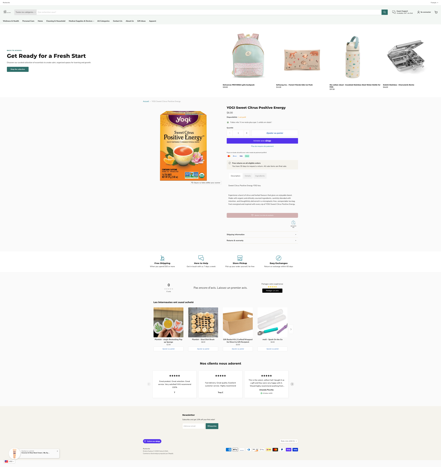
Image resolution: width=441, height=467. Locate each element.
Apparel (152, 21)
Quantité (230, 128)
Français (433, 3)
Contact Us (117, 21)
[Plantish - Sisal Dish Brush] (203, 322)
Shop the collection (18, 69)
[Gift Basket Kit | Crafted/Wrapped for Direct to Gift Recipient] (238, 322)
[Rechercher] (385, 12)
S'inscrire (212, 426)
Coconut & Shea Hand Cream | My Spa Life (35, 453)
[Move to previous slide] (149, 384)
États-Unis (288, 441)
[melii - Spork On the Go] (272, 322)
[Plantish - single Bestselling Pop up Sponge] (168, 322)
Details (248, 176)
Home (40, 21)
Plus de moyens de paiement (262, 146)
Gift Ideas (141, 21)
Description (235, 176)
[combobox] (9, 461)
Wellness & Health (11, 21)
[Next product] (291, 329)
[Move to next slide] (292, 384)
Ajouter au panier (168, 349)
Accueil (146, 101)
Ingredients (260, 176)
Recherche (6, 3)
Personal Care (28, 21)
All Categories (103, 21)
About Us (130, 21)
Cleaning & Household (55, 21)
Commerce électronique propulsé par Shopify (158, 454)
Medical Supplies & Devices (81, 21)
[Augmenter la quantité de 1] (247, 133)
